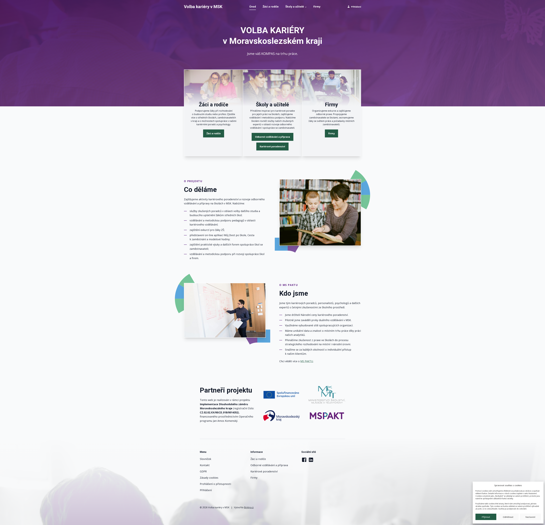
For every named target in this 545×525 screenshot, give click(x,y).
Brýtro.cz (249, 507)
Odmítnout (508, 516)
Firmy (316, 6)
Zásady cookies (209, 477)
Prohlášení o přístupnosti (215, 484)
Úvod (252, 6)
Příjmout (486, 516)
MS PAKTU (306, 361)
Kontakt (205, 465)
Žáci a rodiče (271, 6)
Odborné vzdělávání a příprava (272, 136)
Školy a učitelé (294, 6)
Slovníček (205, 459)
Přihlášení (206, 490)
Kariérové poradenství (272, 146)
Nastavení (530, 516)
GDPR (203, 471)
